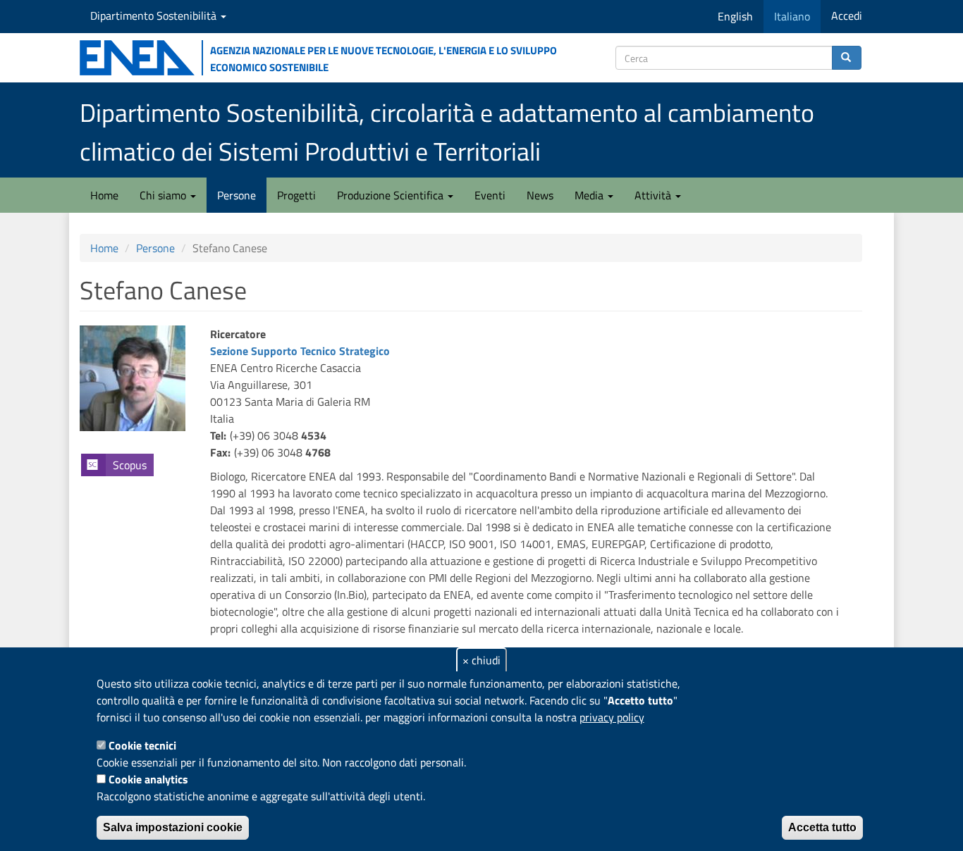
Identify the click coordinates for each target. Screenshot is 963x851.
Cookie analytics (148, 779)
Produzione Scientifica (391, 195)
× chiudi (481, 660)
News (540, 195)
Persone (236, 195)
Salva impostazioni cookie (173, 827)
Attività (654, 195)
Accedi (846, 15)
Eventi (489, 195)
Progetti (296, 195)
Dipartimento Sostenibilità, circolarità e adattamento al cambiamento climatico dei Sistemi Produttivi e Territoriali (447, 131)
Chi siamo (164, 195)
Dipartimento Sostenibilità (154, 15)
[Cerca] (846, 58)
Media (590, 195)
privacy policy (611, 717)
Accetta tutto (822, 827)
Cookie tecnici (142, 745)
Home (104, 195)
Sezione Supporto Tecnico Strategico (300, 350)
